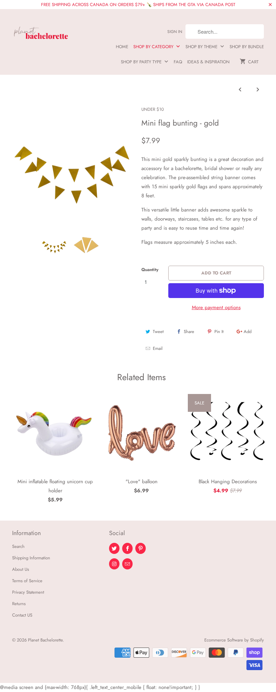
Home (122, 46)
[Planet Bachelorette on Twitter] (114, 548)
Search (18, 546)
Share (189, 331)
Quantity (150, 269)
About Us (20, 569)
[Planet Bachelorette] (41, 30)
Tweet (158, 331)
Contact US (22, 615)
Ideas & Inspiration (208, 62)
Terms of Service (27, 581)
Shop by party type (142, 62)
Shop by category (154, 46)
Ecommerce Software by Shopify (234, 640)
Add (247, 331)
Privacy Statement (28, 592)
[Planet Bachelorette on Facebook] (127, 548)
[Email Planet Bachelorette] (127, 563)
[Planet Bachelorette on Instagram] (114, 563)
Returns (19, 603)
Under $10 (152, 109)
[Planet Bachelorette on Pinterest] (140, 548)
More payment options (216, 307)
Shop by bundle (247, 46)
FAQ (178, 62)
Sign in (174, 32)
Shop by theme (202, 46)
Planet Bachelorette (45, 640)
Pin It (218, 331)
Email (158, 348)
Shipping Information (31, 558)
